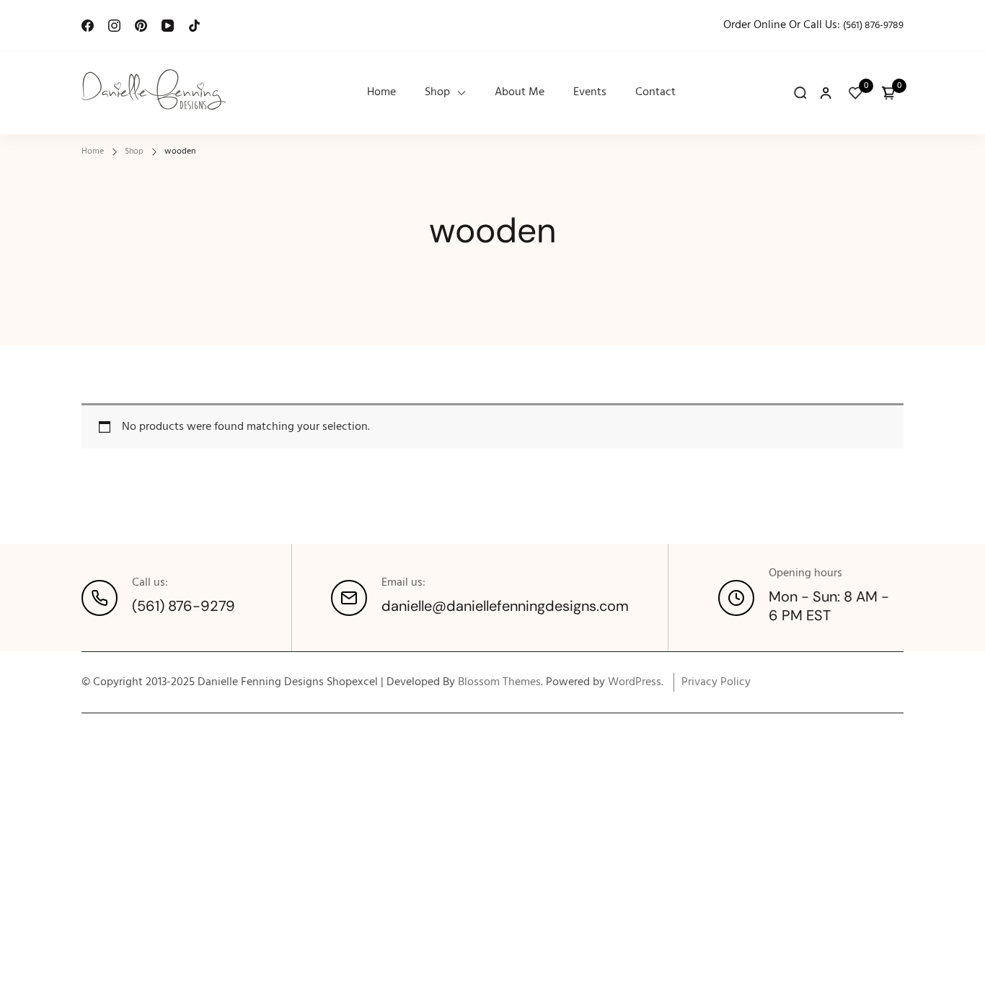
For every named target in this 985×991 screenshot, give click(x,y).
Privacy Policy (716, 682)
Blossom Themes (499, 682)
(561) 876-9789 (873, 25)
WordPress (634, 682)
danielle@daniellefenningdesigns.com (505, 605)
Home (381, 93)
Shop (437, 93)
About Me (519, 93)
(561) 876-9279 (183, 605)
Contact (655, 93)
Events (589, 93)
